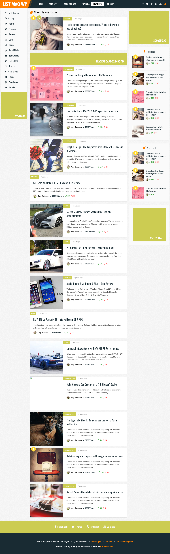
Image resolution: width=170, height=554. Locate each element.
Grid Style (53, 4)
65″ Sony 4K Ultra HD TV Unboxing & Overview (56, 183)
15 (105, 365)
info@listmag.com (124, 541)
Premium (12, 29)
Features (97, 4)
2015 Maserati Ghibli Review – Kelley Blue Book (90, 248)
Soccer (11, 45)
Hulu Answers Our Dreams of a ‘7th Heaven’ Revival (92, 384)
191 (107, 45)
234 (101, 472)
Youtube (11, 87)
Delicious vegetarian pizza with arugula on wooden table (95, 456)
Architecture (13, 13)
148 (101, 232)
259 (101, 127)
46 (106, 167)
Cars (10, 39)
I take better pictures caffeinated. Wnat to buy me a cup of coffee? (93, 26)
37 (151, 133)
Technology (13, 60)
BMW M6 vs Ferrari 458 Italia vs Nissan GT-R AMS (58, 319)
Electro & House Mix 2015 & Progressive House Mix (92, 111)
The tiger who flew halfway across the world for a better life (92, 422)
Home (41, 4)
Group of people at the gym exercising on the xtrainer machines (155, 77)
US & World (13, 71)
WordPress (13, 82)
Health (11, 23)
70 (100, 365)
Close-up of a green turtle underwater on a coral (154, 128)
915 (101, 45)
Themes (11, 66)
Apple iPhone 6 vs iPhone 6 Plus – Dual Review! (90, 284)
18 (72, 333)
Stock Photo (70, 4)
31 (74, 196)
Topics (85, 4)
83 (100, 398)
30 (107, 232)
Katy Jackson (76, 45)
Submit (110, 4)
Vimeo (11, 76)
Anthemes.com (107, 546)
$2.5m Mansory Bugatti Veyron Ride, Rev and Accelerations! (89, 214)
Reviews (11, 34)
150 (101, 167)
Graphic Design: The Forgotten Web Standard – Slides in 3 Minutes (95, 149)
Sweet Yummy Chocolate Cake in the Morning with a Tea (95, 492)
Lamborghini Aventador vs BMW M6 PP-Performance (93, 348)
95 (107, 91)
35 (100, 508)
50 (100, 440)
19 (106, 300)
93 (101, 300)
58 (107, 472)
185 (157, 83)
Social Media (13, 50)
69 (106, 127)
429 (101, 91)
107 (68, 196)
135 (101, 264)
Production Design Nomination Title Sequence (89, 75)
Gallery (11, 18)
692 (152, 83)
